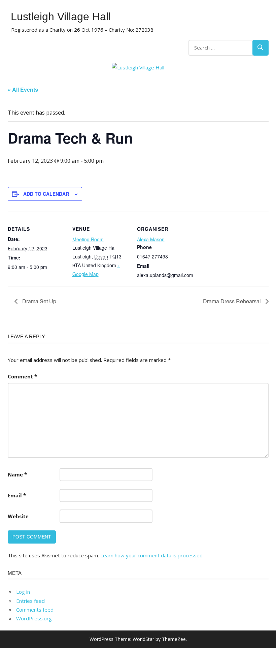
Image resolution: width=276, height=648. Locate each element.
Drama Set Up (38, 301)
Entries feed (30, 600)
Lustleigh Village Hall (61, 16)
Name (17, 474)
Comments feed (35, 609)
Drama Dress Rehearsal (232, 301)
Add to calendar (46, 193)
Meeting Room (88, 239)
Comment (22, 376)
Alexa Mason (151, 239)
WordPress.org (34, 618)
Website (18, 516)
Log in (23, 591)
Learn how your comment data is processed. (152, 555)
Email (17, 495)
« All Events (23, 89)
